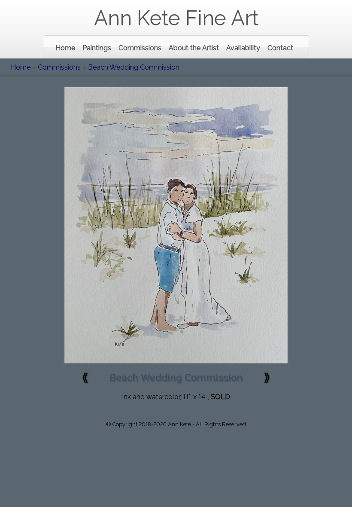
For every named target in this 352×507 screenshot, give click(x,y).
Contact (280, 48)
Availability (243, 48)
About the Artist (194, 48)
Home (65, 48)
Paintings (96, 48)
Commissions (139, 48)
